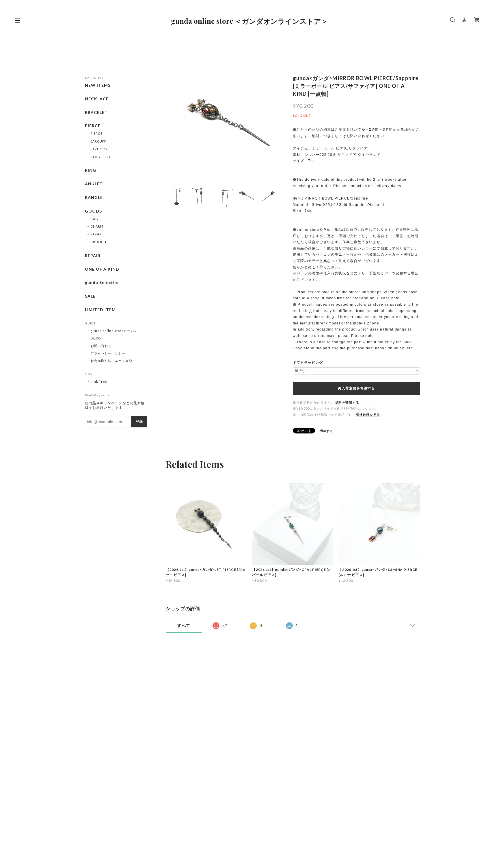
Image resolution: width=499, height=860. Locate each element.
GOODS (93, 211)
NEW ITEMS (98, 85)
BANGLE (94, 197)
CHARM (96, 226)
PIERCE (92, 125)
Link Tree (99, 381)
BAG (94, 219)
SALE (90, 296)
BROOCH (98, 242)
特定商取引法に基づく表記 (111, 361)
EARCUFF (98, 141)
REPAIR (92, 255)
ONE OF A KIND (102, 269)
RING (90, 170)
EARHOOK (99, 149)
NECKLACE (97, 99)
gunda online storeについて (114, 331)
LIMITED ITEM (100, 309)
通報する (326, 431)
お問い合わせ (101, 346)
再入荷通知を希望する (356, 388)
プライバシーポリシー (108, 353)
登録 (139, 422)
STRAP (95, 234)
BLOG (96, 338)
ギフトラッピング (308, 363)
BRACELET (96, 112)
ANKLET (94, 184)
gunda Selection (102, 282)
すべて (183, 625)
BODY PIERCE (102, 157)
